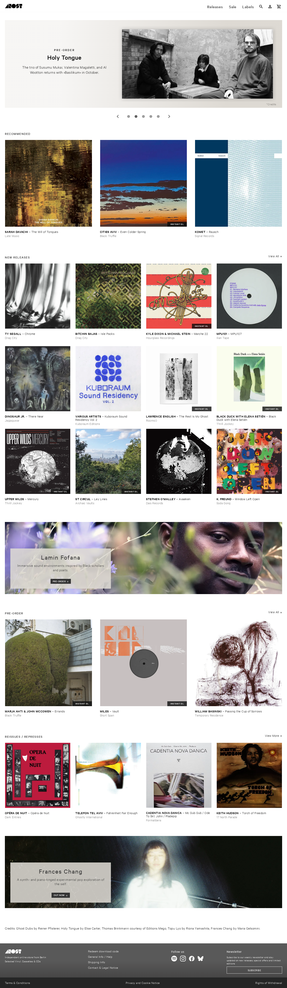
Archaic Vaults (84, 503)
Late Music (12, 236)
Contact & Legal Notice (103, 967)
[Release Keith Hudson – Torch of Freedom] (249, 775)
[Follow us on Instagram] (183, 958)
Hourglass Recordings (160, 338)
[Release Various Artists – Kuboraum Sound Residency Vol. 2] (108, 378)
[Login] (270, 7)
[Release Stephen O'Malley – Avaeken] (179, 461)
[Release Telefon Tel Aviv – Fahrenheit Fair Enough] (108, 775)
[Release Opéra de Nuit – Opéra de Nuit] (37, 775)
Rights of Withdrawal (268, 982)
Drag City (11, 338)
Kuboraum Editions (87, 423)
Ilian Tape (223, 338)
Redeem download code (103, 951)
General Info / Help (100, 956)
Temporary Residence (209, 715)
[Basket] (279, 7)
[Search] (261, 7)
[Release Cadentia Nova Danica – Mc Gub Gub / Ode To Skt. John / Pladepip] (179, 775)
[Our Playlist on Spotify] (174, 958)
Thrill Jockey (225, 423)
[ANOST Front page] (14, 7)
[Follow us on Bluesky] (200, 958)
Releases (215, 6)
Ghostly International (88, 817)
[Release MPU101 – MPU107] (249, 296)
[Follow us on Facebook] (192, 958)
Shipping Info (96, 962)
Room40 (151, 420)
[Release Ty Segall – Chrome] (37, 296)
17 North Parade (227, 817)
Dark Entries (13, 817)
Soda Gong (224, 503)
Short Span (107, 715)
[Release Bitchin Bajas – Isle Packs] (108, 296)
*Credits (271, 104)
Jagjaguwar (12, 420)
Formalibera (153, 820)
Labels (248, 6)
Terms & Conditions (17, 982)
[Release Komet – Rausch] (238, 183)
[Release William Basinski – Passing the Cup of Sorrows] (238, 662)
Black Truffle (108, 236)
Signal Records (204, 236)
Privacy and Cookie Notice (143, 982)
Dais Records (154, 503)
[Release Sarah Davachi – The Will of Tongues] (48, 183)
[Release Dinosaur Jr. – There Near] (37, 378)
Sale (232, 6)
